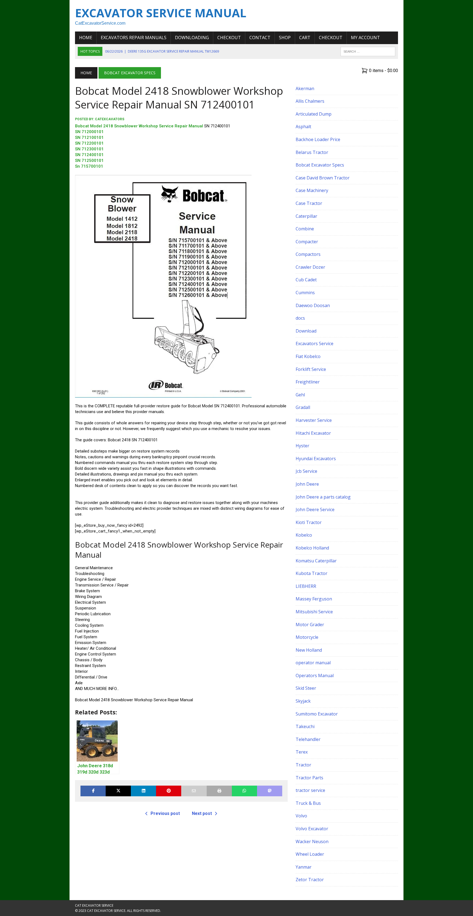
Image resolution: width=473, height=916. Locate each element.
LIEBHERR (306, 586)
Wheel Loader (310, 854)
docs (300, 318)
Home (85, 38)
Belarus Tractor (312, 152)
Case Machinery (312, 190)
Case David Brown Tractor (323, 178)
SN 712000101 (89, 131)
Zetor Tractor (310, 880)
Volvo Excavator (312, 829)
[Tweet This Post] (118, 791)
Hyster (302, 446)
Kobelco (304, 535)
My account (365, 38)
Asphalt (303, 127)
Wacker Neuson (312, 841)
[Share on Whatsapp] (244, 791)
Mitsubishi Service (314, 612)
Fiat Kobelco (308, 356)
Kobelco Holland (312, 548)
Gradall (303, 407)
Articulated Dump (313, 114)
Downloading (192, 38)
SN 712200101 (89, 143)
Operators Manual (315, 675)
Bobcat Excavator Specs (320, 165)
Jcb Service (306, 471)
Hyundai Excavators (316, 459)
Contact (259, 38)
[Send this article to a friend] (193, 791)
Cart (304, 38)
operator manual (313, 663)
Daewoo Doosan (313, 305)
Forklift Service (311, 369)
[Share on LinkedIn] (143, 791)
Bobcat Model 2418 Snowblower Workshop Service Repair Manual (139, 126)
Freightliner (308, 382)
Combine (305, 229)
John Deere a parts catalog (323, 497)
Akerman (305, 88)
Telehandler (308, 739)
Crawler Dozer (310, 267)
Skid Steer (306, 688)
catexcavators (109, 119)
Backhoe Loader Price (318, 139)
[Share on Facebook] (93, 791)
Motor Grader (310, 625)
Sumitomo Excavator (317, 714)
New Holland (309, 650)
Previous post (165, 813)
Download (306, 331)
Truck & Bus (308, 803)
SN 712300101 (89, 149)
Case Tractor (309, 203)
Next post (202, 813)
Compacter (307, 242)
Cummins (305, 293)
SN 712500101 (89, 160)
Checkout (229, 38)
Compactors (308, 254)
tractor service (310, 790)
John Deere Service (315, 509)
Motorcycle (307, 637)
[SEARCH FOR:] (368, 51)
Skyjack (303, 701)
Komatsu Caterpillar (316, 561)
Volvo (301, 816)
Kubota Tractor (311, 573)
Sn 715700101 (89, 166)
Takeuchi (305, 726)
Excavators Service (314, 343)
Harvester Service (314, 420)
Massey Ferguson (314, 599)
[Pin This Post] (168, 791)
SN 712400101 (89, 154)
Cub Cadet (306, 280)
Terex (302, 752)
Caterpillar (306, 216)
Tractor (303, 765)
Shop (285, 38)
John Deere (307, 484)
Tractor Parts (309, 778)
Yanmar (304, 867)
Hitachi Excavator (313, 433)
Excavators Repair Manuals (133, 38)
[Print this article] (219, 791)
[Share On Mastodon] (269, 791)
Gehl (300, 395)
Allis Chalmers (310, 101)
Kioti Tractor (309, 522)
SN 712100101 (89, 137)
